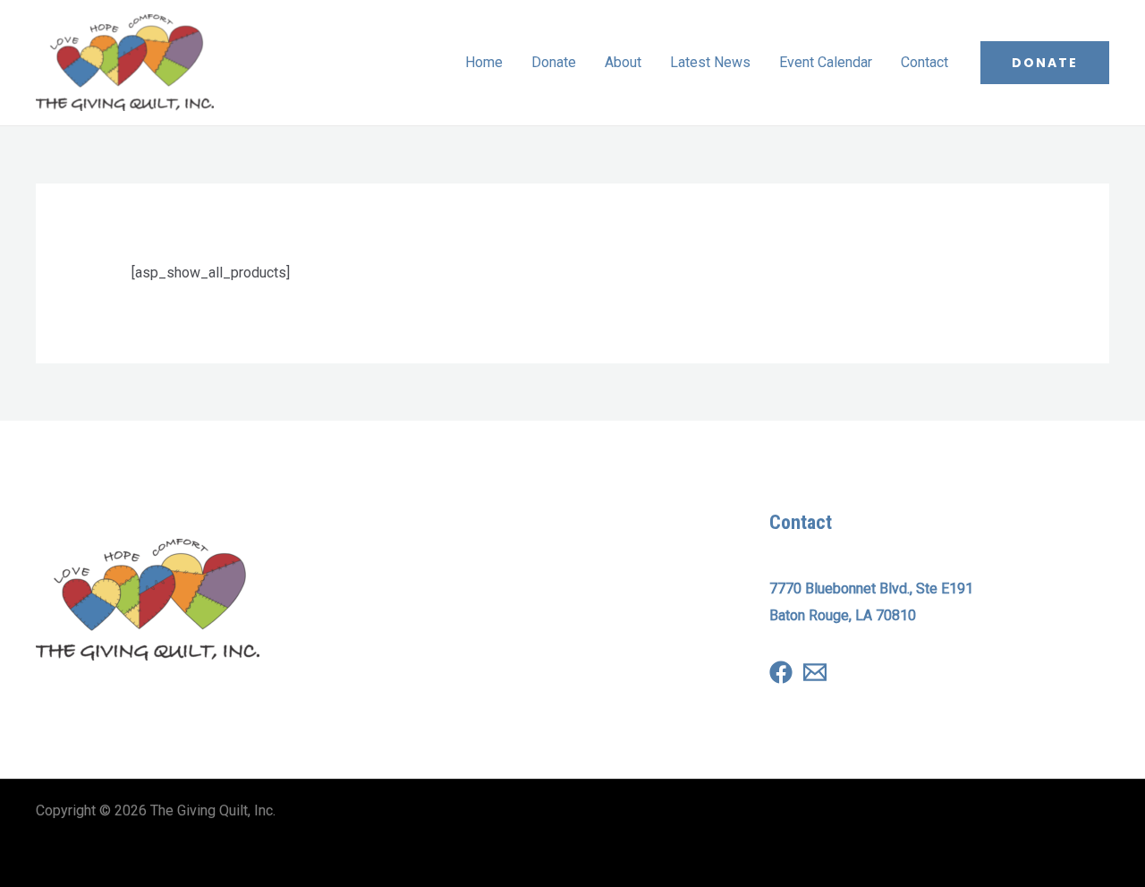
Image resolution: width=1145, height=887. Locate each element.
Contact (924, 62)
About (623, 62)
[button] (1044, 62)
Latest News (710, 62)
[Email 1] (815, 672)
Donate (553, 62)
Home (484, 62)
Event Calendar (825, 62)
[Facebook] (781, 672)
